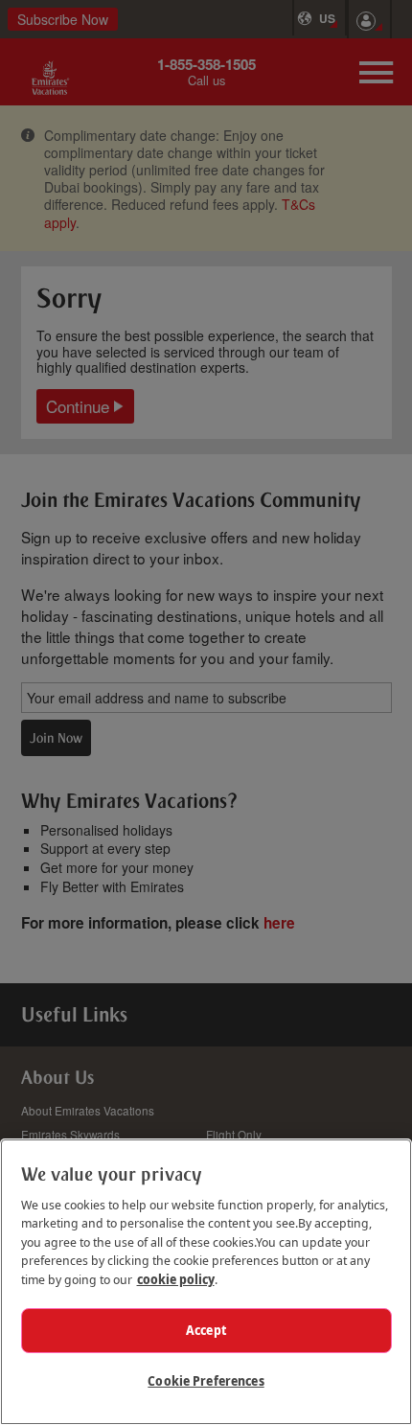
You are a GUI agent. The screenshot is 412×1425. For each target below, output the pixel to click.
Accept (206, 1330)
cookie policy (176, 1279)
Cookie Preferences (205, 1381)
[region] (206, 1281)
